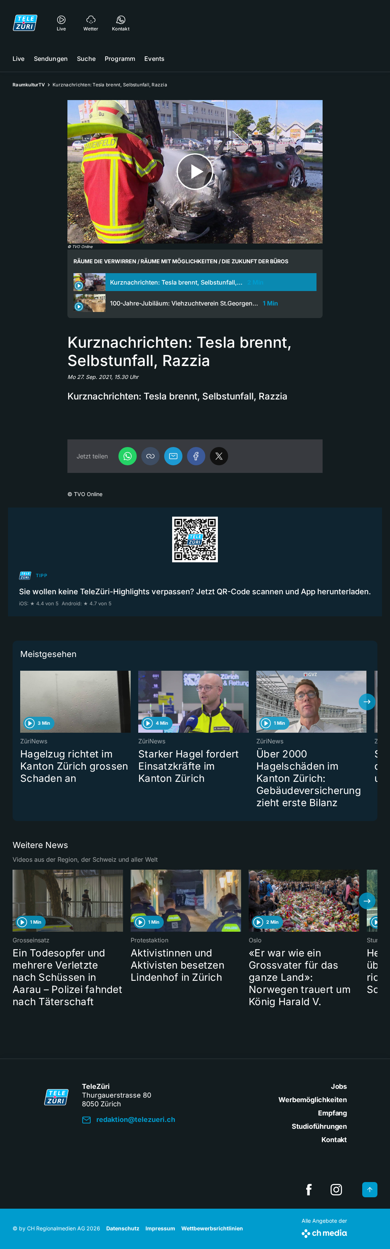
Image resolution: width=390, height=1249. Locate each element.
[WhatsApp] (127, 456)
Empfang (332, 1113)
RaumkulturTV (29, 85)
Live (19, 58)
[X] (219, 456)
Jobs (339, 1086)
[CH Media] (324, 1232)
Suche (86, 58)
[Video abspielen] (195, 171)
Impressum (160, 1228)
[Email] (173, 456)
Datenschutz (122, 1228)
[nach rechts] (367, 702)
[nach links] (22, 702)
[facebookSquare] (308, 1189)
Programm (120, 58)
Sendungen (51, 58)
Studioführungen (319, 1126)
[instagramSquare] (336, 1189)
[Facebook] (196, 456)
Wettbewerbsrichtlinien (212, 1228)
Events (154, 58)
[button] (150, 456)
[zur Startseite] (25, 23)
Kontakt (334, 1140)
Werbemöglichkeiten (312, 1100)
